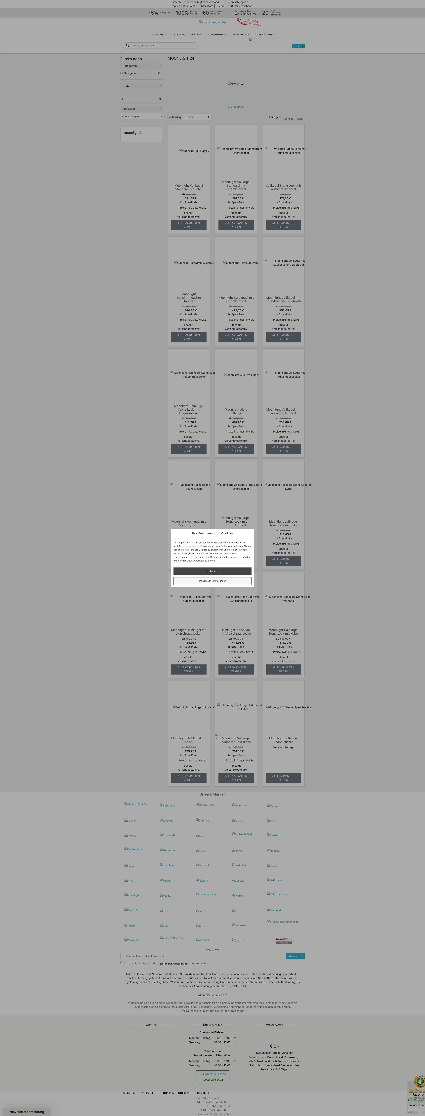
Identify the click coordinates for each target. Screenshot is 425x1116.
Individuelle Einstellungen (212, 580)
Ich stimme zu (212, 571)
